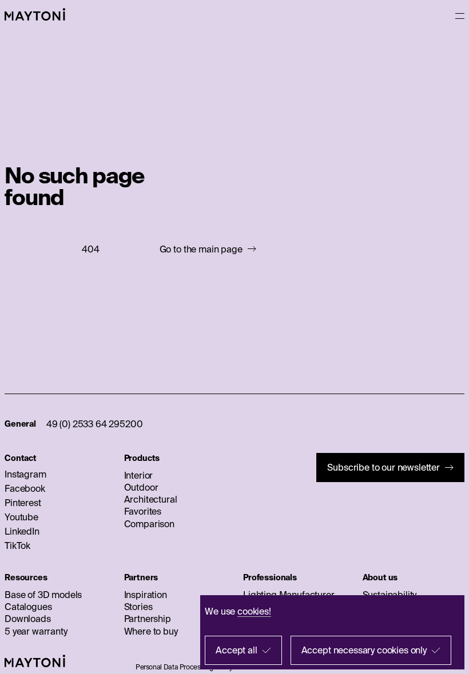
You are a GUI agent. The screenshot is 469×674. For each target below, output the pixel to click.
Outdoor (141, 487)
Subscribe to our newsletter (383, 467)
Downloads (28, 618)
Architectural (150, 499)
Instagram (25, 474)
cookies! (254, 611)
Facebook (25, 488)
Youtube (21, 517)
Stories (138, 606)
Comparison (149, 524)
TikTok (17, 545)
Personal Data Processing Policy (184, 667)
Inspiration (145, 594)
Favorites (143, 511)
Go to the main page (201, 249)
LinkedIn (22, 531)
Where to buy (151, 631)
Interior (138, 475)
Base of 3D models (43, 594)
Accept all (236, 650)
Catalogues (28, 606)
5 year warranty (36, 631)
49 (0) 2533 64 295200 (94, 424)
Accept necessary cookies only (364, 650)
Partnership (147, 618)
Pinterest (23, 503)
